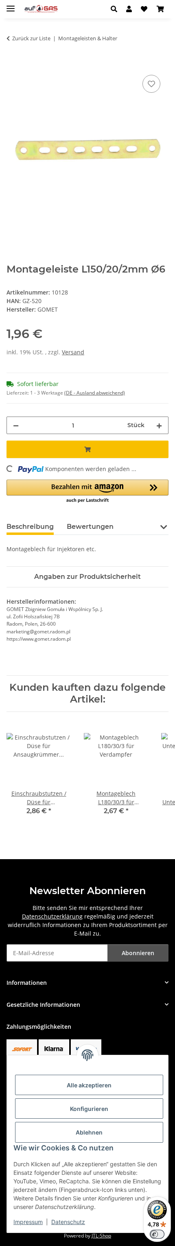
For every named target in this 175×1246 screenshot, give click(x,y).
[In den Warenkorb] (13, 63)
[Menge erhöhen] (159, 425)
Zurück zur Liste (31, 38)
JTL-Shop (101, 1235)
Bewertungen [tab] (90, 526)
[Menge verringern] (16, 425)
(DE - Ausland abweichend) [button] (94, 392)
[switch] (157, 1234)
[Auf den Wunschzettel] (151, 84)
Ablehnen (89, 1132)
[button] (116, 9)
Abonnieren (138, 953)
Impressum (28, 1221)
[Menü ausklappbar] (11, 5)
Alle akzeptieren (89, 1085)
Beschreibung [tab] (30, 526)
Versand (73, 352)
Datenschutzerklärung (52, 916)
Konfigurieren (89, 1108)
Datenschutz (68, 1221)
